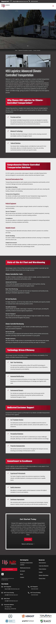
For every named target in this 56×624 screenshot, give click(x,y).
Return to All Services (27, 544)
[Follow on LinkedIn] (2, 574)
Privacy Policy (42, 578)
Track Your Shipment (43, 565)
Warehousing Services (25, 567)
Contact (22, 577)
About (21, 574)
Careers (40, 572)
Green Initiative (42, 569)
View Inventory (42, 562)
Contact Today (28, 539)
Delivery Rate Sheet (43, 575)
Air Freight (22, 571)
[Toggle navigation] (53, 6)
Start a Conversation (9, 569)
